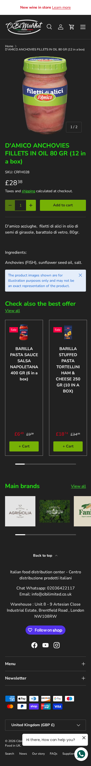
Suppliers (68, 754)
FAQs (53, 754)
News (23, 754)
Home (9, 46)
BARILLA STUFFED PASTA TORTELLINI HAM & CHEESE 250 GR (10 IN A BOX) (68, 370)
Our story (38, 754)
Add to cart (63, 205)
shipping (28, 191)
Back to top (43, 555)
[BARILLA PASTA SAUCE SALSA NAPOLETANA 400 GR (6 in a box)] (24, 332)
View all (12, 311)
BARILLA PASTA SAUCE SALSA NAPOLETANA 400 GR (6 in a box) (24, 364)
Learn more (61, 7)
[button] (71, 27)
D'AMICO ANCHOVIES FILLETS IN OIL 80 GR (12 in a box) (45, 49)
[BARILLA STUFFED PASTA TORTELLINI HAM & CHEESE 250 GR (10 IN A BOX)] (68, 332)
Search (9, 754)
